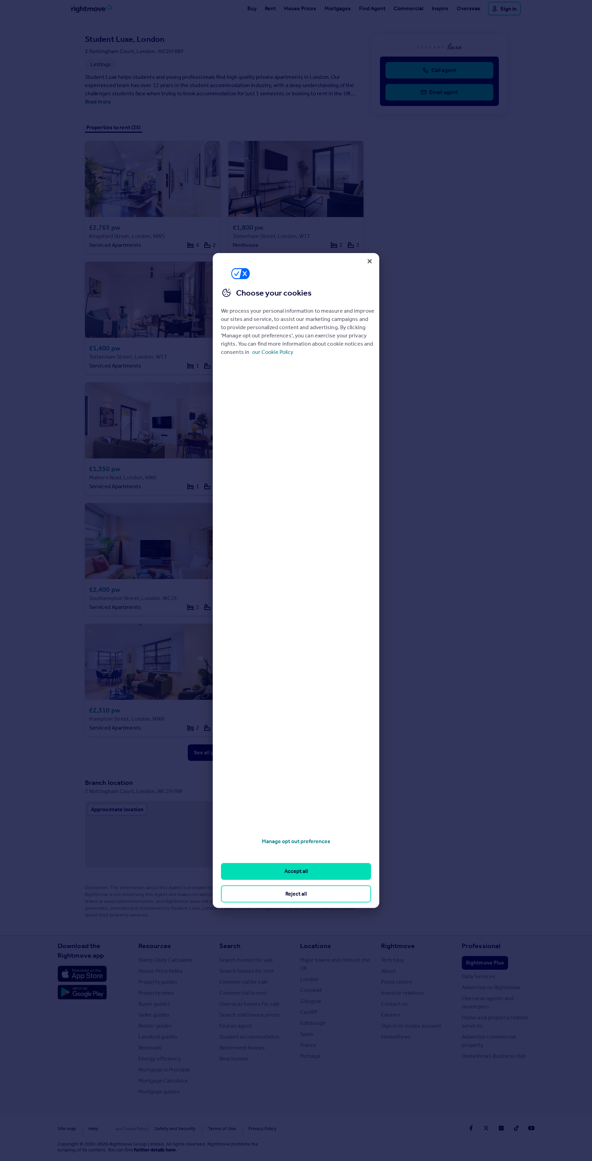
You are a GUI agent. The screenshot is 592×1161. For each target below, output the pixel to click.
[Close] (369, 261)
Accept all (296, 871)
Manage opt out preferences (296, 841)
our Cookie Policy (272, 352)
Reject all (296, 893)
